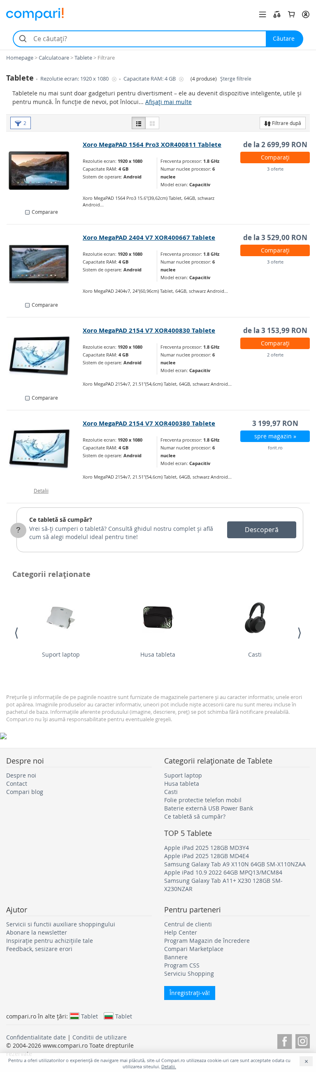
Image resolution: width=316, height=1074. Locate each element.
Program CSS (182, 965)
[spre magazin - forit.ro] (45, 449)
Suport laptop (61, 654)
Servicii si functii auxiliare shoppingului (60, 924)
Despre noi (21, 775)
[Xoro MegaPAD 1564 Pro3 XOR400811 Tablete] (45, 170)
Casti (255, 654)
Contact (16, 783)
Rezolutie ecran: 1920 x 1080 (75, 78)
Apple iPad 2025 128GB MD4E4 (206, 856)
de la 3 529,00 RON (275, 237)
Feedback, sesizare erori (39, 949)
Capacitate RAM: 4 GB (150, 78)
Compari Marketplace (193, 949)
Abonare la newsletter (36, 932)
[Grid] (152, 123)
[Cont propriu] (306, 14)
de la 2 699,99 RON (275, 144)
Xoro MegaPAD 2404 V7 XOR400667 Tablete (149, 237)
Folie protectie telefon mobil (203, 800)
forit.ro (275, 447)
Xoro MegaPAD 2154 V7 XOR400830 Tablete (149, 330)
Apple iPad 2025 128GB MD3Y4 (206, 848)
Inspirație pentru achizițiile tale (49, 940)
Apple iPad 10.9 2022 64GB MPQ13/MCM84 (223, 872)
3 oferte (275, 169)
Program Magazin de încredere (207, 940)
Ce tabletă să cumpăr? (60, 519)
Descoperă (262, 529)
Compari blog (24, 792)
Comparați (275, 157)
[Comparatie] (277, 14)
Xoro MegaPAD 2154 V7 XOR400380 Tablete (149, 423)
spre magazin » (275, 436)
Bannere (176, 957)
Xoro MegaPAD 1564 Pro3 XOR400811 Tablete (152, 144)
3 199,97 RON (275, 423)
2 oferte (275, 355)
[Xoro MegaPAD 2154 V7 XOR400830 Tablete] (45, 356)
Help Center (180, 932)
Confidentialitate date (36, 1037)
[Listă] (139, 123)
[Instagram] (302, 1040)
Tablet (89, 1016)
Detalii (41, 490)
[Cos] (291, 14)
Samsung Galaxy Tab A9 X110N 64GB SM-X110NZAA (235, 864)
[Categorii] (262, 14)
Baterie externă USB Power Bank (208, 808)
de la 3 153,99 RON (275, 330)
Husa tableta (157, 654)
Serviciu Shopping (189, 973)
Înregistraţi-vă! (190, 993)
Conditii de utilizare (99, 1037)
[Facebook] (284, 1040)
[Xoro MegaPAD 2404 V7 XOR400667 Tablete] (45, 263)
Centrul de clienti (188, 924)
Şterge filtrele (235, 79)
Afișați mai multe (168, 102)
